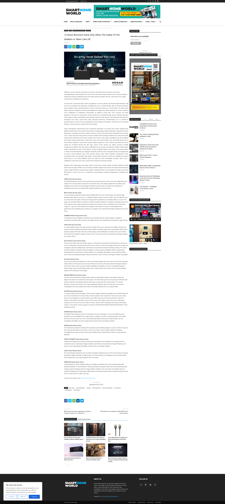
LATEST (72, 28)
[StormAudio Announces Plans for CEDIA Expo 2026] (74, 450)
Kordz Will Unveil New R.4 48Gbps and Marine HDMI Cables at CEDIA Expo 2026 (117, 439)
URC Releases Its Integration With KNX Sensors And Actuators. (114, 412)
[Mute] (156, 219)
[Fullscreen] (159, 219)
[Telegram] (82, 46)
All (145, 119)
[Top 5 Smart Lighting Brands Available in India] (133, 137)
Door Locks (71, 388)
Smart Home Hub (96, 388)
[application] (145, 212)
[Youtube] (158, 1)
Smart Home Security (107, 388)
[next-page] (68, 465)
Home (67, 28)
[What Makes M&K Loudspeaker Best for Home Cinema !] (133, 169)
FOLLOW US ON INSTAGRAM (138, 249)
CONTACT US (150, 502)
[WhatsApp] (74, 46)
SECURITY (88, 30)
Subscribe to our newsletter (139, 36)
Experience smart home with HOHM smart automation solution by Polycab (149, 147)
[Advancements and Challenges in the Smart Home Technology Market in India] (133, 179)
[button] (160, 22)
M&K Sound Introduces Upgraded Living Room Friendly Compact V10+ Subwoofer (77, 412)
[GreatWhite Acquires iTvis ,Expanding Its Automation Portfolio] (133, 127)
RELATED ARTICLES (70, 419)
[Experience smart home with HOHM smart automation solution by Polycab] (133, 148)
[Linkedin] (78, 46)
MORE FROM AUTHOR (84, 419)
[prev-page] (65, 465)
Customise (11, 497)
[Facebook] (148, 1)
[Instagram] (151, 1)
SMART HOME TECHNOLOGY (79, 30)
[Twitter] (153, 1)
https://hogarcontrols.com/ (87, 378)
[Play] (132, 219)
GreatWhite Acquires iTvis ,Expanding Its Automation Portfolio (148, 126)
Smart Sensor (76, 390)
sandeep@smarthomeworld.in (110, 496)
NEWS (77, 28)
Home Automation (80, 388)
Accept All (34, 497)
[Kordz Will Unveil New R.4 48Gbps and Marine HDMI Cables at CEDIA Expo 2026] (118, 429)
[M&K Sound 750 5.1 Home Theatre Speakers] (133, 158)
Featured (151, 119)
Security (89, 388)
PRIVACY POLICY (132, 502)
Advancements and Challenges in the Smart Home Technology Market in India (150, 178)
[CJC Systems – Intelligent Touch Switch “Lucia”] (133, 190)
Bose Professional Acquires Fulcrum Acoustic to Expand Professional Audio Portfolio (118, 459)
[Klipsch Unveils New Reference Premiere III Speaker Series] (96, 450)
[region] (23, 491)
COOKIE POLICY (141, 502)
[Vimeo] (155, 1)
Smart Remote (68, 390)
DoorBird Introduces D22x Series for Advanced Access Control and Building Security (95, 439)
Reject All (23, 497)
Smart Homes (117, 388)
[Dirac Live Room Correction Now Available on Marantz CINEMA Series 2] (74, 429)
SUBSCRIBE (158, 502)
